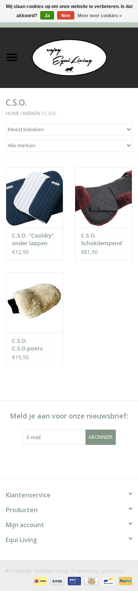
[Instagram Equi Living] (110, 460)
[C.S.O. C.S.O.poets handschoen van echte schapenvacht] (34, 302)
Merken (31, 113)
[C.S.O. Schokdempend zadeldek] (103, 197)
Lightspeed (111, 571)
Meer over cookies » (99, 15)
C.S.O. (50, 113)
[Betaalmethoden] (39, 580)
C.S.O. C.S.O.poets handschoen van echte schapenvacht (34, 344)
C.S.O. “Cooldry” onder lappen (33, 239)
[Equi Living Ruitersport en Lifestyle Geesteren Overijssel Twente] (81, 56)
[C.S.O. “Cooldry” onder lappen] (34, 197)
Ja (47, 15)
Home (12, 113)
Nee (65, 15)
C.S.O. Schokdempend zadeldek (101, 239)
